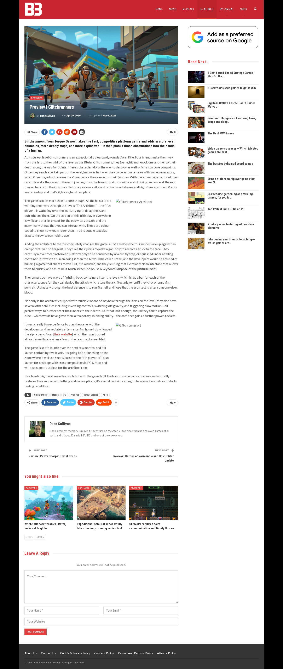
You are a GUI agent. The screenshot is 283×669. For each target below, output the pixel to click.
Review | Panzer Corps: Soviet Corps (53, 456)
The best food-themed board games (230, 163)
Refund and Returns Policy (135, 653)
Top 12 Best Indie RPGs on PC (226, 209)
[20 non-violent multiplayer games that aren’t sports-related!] (196, 183)
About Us (30, 653)
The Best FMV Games (221, 133)
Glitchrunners (40, 395)
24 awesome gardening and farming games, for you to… (230, 195)
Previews (75, 395)
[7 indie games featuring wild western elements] (196, 228)
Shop (243, 9)
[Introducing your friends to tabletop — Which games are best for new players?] (196, 243)
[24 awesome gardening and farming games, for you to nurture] (196, 198)
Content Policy (104, 653)
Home (159, 9)
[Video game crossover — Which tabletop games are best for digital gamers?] (196, 152)
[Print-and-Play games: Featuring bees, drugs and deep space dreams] (196, 122)
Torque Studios (91, 395)
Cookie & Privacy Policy (75, 653)
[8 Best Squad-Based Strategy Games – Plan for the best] (196, 77)
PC (64, 395)
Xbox (105, 395)
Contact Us (48, 653)
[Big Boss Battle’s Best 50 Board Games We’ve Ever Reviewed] (196, 107)
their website (63, 334)
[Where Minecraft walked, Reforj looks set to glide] (48, 503)
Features (207, 9)
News (173, 9)
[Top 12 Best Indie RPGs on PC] (196, 213)
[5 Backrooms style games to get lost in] (196, 92)
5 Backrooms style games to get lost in (232, 88)
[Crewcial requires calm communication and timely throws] (153, 503)
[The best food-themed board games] (196, 168)
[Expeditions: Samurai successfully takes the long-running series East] (101, 503)
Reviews (188, 9)
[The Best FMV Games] (196, 137)
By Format (227, 9)
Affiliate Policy (166, 653)
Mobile (55, 395)
